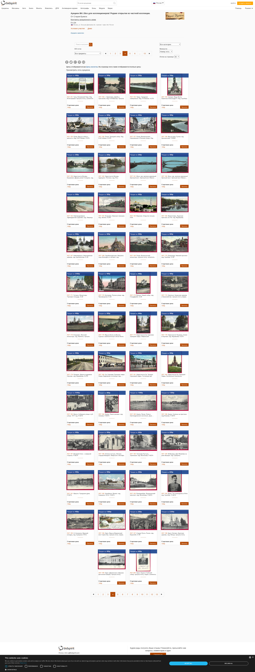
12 (152, 594)
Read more (23, 663)
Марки (110, 8)
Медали (102, 8)
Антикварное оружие (69, 8)
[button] (84, 670)
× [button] (253, 657)
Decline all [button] (229, 663)
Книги (31, 8)
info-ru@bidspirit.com (71, 653)
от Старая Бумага (79, 16)
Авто (24, 8)
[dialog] (127, 663)
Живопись (48, 8)
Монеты (39, 8)
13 (145, 53)
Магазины (15, 8)
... (139, 53)
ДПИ (57, 8)
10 (142, 594)
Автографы (84, 8)
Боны (94, 8)
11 (147, 594)
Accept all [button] (188, 663)
